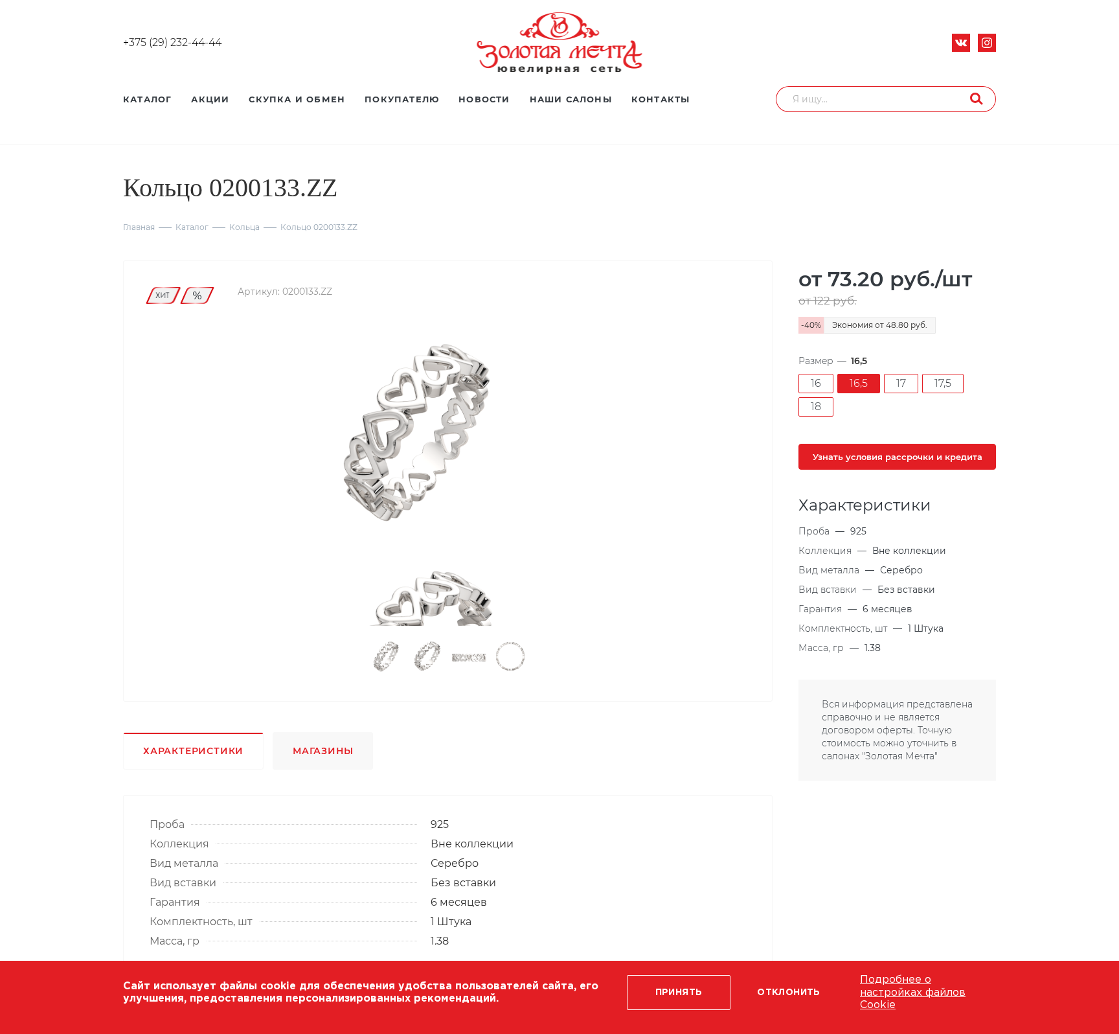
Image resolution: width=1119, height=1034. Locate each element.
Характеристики (193, 751)
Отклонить (788, 992)
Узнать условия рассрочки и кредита (897, 457)
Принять (679, 992)
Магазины (323, 751)
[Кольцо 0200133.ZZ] (415, 431)
